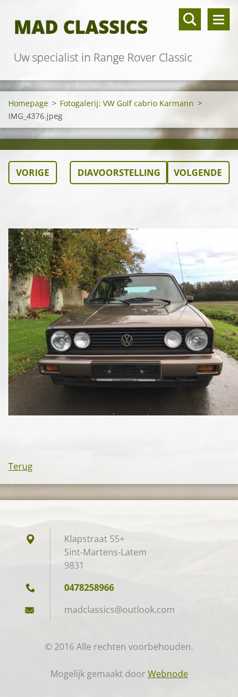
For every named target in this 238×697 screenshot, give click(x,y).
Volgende (198, 173)
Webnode (168, 674)
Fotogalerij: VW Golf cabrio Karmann (127, 103)
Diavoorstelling (119, 173)
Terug (20, 466)
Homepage (28, 103)
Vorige (32, 173)
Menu (219, 19)
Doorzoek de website (190, 19)
